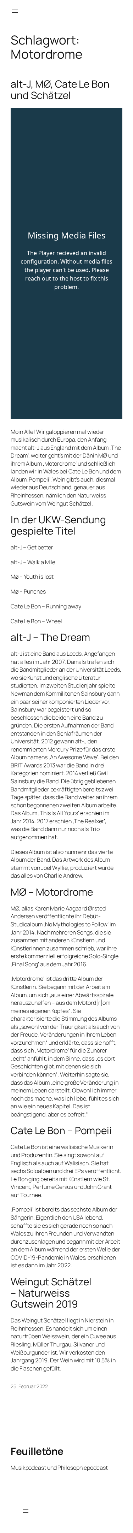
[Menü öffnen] (15, 11)
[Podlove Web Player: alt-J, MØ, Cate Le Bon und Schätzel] (66, 263)
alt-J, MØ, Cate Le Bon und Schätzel (60, 89)
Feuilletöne (37, 1451)
